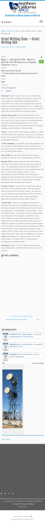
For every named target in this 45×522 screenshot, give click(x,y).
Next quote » (22, 506)
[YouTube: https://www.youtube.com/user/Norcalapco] (1, 493)
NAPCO (20, 516)
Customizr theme (28, 519)
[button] (3, 363)
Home (3, 31)
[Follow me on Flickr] (7, 22)
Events (9, 31)
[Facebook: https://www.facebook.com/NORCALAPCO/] (13, 493)
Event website (8, 88)
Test (39, 319)
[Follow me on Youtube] (9, 22)
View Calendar (37, 363)
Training (17, 31)
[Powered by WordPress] (31, 516)
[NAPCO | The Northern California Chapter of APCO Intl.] (22, 7)
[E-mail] (3, 22)
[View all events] (41, 57)
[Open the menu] (41, 21)
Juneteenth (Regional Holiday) (15, 319)
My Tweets (6, 439)
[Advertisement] (22, 468)
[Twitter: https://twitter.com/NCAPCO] (5, 493)
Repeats (15, 65)
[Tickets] (41, 61)
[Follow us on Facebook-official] (11, 22)
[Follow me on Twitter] (5, 22)
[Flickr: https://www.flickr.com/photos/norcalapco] (9, 493)
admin (24, 47)
